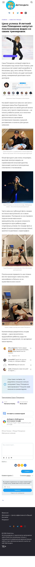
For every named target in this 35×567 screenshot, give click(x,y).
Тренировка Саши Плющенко (13, 397)
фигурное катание (9, 433)
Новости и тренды (10, 56)
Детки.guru (22, 5)
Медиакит (5, 520)
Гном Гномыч (7, 431)
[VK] (15, 465)
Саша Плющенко (19, 431)
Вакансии (5, 513)
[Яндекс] (22, 465)
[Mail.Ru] (25, 465)
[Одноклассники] (19, 465)
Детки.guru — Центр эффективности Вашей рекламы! (17, 516)
